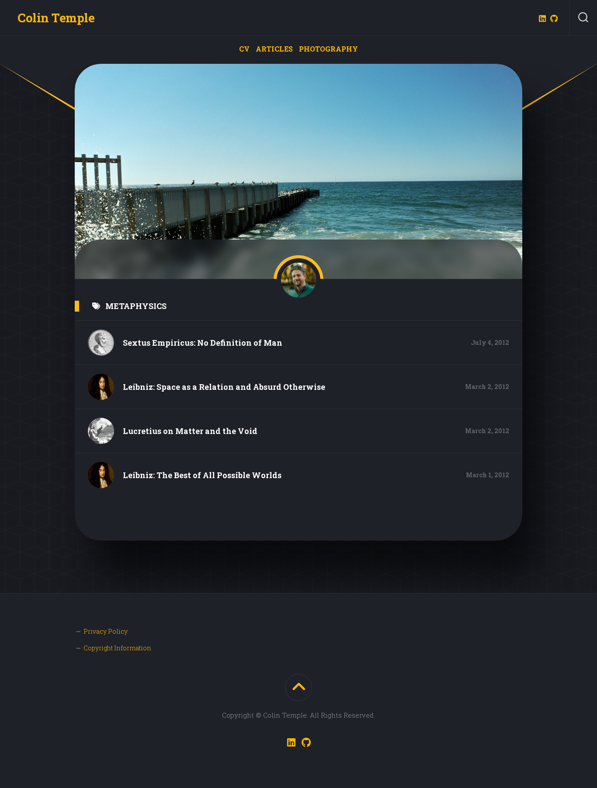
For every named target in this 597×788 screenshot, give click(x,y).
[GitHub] (554, 18)
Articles (274, 49)
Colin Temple (55, 18)
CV (244, 49)
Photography (328, 49)
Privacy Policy (105, 631)
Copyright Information (117, 648)
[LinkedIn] (542, 18)
